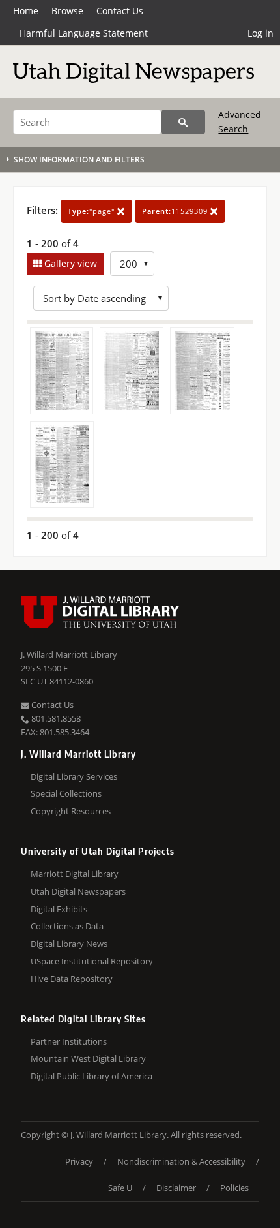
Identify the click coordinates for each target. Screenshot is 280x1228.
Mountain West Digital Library (88, 1058)
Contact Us (119, 11)
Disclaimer (176, 1187)
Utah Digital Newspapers (78, 891)
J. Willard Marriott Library (69, 654)
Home (25, 11)
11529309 (176, 211)
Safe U (120, 1187)
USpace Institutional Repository (92, 961)
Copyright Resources (71, 811)
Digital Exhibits (59, 909)
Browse (67, 11)
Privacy (79, 1161)
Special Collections (66, 793)
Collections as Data (67, 926)
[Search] (183, 122)
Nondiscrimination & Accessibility (181, 1161)
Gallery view (69, 263)
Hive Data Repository (72, 979)
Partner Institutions (69, 1041)
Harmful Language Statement (84, 33)
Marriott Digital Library (75, 874)
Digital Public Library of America (91, 1076)
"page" (92, 211)
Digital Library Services (74, 776)
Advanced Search (239, 121)
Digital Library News (69, 943)
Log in (260, 33)
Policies (234, 1187)
